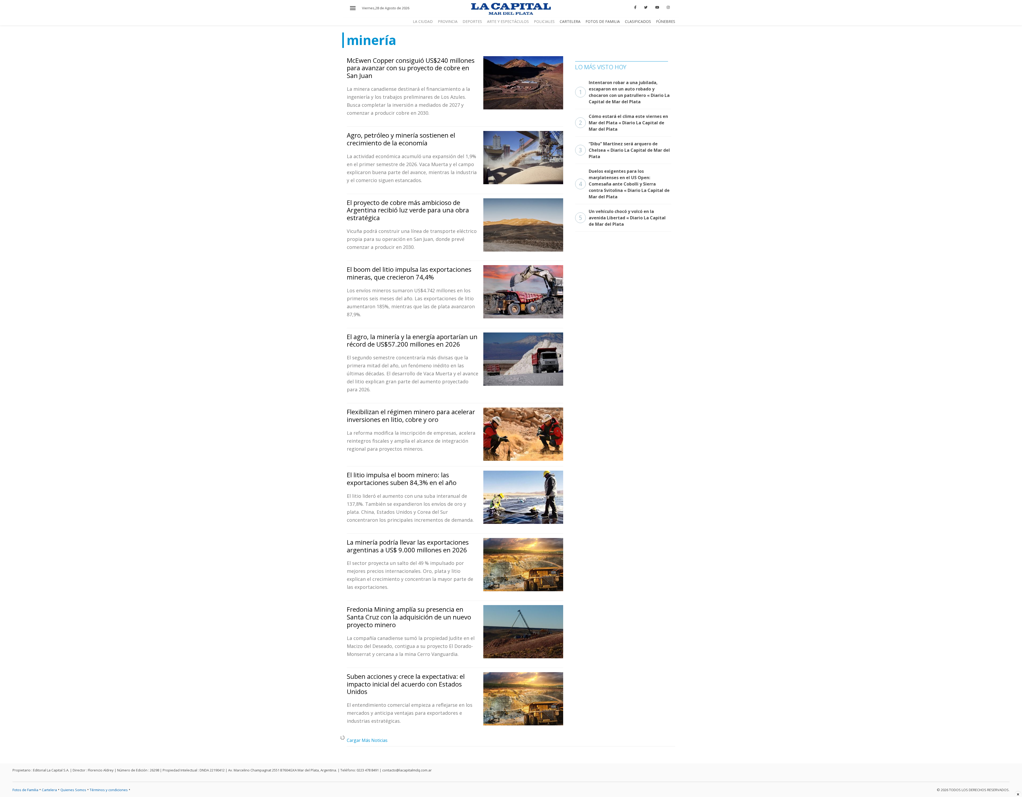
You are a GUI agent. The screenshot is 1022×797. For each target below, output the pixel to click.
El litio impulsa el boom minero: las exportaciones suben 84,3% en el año (401, 478)
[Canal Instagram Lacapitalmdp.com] (668, 7)
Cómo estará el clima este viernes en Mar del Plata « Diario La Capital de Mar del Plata (623, 122)
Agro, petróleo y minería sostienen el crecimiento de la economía (401, 139)
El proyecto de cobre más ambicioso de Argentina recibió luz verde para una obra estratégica (408, 210)
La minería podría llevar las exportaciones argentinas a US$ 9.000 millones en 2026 (408, 546)
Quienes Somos (73, 789)
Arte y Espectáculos (508, 21)
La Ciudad (423, 21)
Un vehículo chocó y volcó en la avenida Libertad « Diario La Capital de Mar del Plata (622, 217)
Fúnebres (665, 21)
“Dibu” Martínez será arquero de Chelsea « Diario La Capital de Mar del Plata (624, 150)
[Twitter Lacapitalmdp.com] (646, 7)
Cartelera (570, 21)
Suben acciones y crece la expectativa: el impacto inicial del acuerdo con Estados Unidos (406, 684)
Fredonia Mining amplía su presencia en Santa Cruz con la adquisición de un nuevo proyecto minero (409, 617)
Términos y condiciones (109, 789)
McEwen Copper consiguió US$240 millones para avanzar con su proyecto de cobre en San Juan (411, 68)
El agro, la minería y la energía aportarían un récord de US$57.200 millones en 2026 (412, 340)
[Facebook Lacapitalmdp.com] (635, 7)
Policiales (544, 21)
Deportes (472, 21)
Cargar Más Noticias (367, 740)
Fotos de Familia (603, 21)
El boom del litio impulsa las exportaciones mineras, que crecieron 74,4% (409, 273)
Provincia (448, 21)
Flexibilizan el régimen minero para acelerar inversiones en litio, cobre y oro (411, 415)
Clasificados (638, 21)
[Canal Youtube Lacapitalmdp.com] (657, 7)
